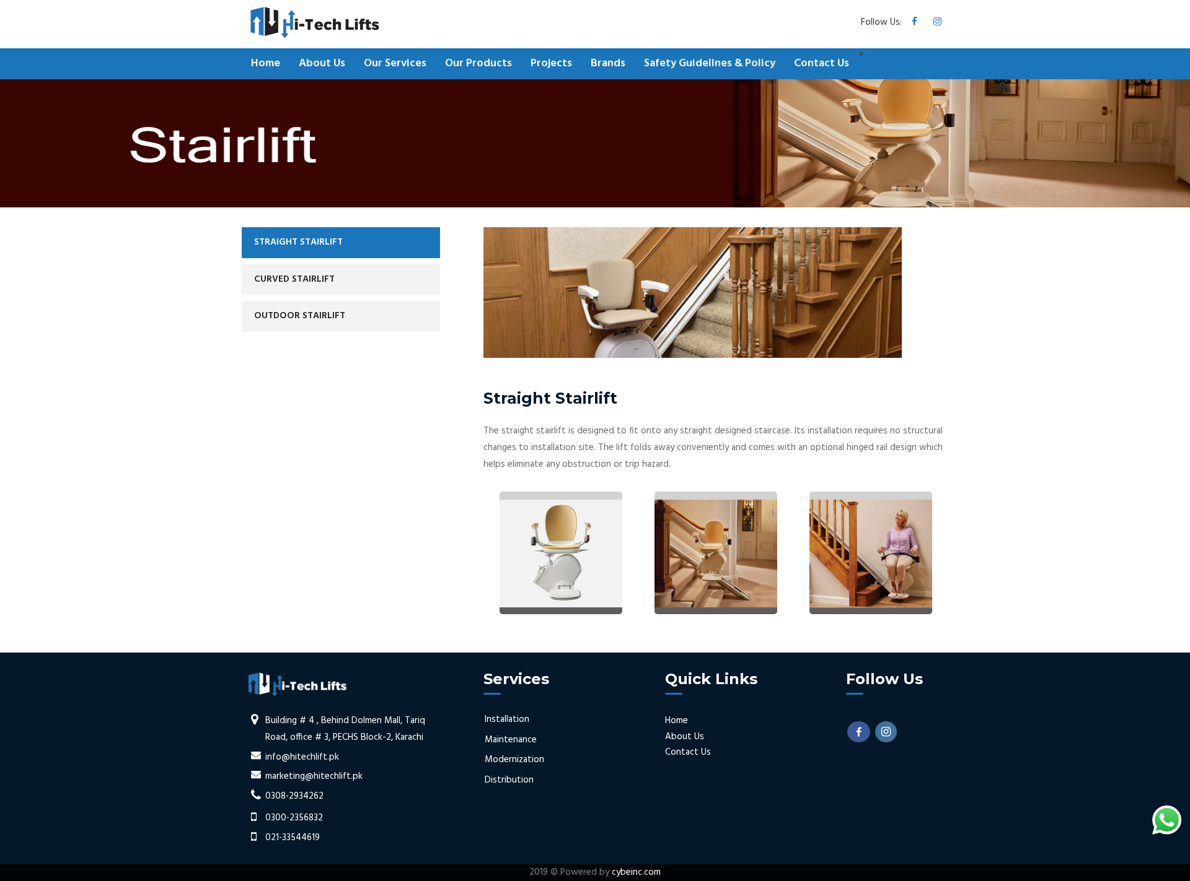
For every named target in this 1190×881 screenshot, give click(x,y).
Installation (507, 719)
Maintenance (511, 739)
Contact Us (821, 63)
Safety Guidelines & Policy (709, 63)
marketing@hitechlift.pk (314, 776)
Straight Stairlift (298, 242)
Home (265, 63)
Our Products (478, 63)
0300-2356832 (294, 817)
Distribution (509, 780)
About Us (322, 63)
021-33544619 (292, 837)
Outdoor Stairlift (299, 315)
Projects (551, 63)
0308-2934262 (294, 796)
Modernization (514, 759)
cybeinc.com (636, 872)
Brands (608, 63)
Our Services (395, 63)
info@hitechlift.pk (302, 757)
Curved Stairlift (294, 279)
